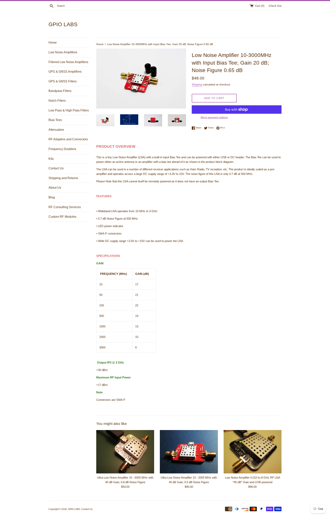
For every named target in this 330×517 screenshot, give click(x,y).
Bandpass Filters (60, 91)
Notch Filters (57, 100)
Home (53, 42)
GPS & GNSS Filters (63, 81)
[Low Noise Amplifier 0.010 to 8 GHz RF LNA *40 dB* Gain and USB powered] (252, 451)
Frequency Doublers (62, 149)
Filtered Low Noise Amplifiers (68, 62)
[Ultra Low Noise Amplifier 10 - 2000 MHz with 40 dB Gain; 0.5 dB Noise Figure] (189, 451)
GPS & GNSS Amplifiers (65, 71)
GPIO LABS (63, 24)
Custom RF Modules (62, 216)
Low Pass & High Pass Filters (69, 110)
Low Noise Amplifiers (63, 52)
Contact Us (56, 168)
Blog (52, 197)
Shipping (197, 84)
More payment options (214, 117)
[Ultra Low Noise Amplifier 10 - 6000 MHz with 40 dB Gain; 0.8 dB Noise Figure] (125, 451)
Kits (51, 158)
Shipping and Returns (63, 178)
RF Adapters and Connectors (68, 139)
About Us (55, 187)
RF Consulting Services (65, 207)
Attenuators (56, 129)
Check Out (275, 5)
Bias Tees (55, 120)
